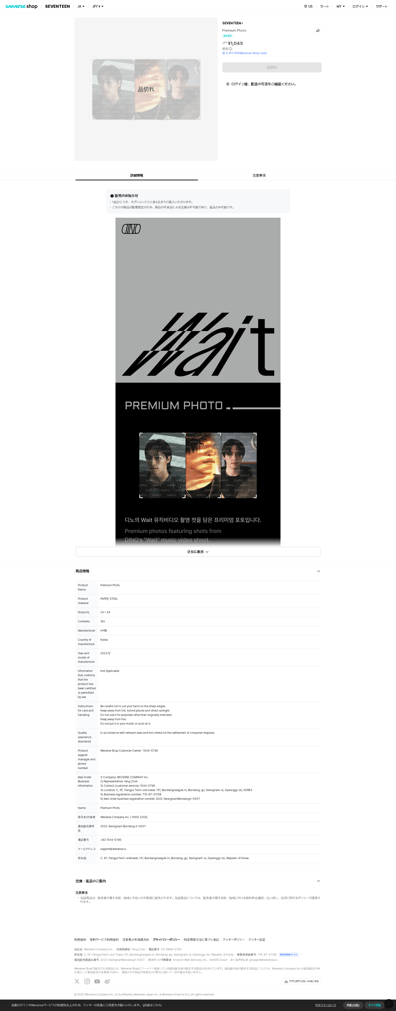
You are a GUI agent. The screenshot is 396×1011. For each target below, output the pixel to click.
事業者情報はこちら (288, 954)
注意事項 (259, 175)
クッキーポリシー (234, 939)
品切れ (272, 67)
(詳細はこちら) (152, 1005)
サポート (382, 6)
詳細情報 (136, 175)
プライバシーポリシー (166, 939)
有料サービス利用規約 (104, 939)
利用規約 (80, 939)
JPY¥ (96, 6)
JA (79, 6)
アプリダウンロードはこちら (304, 981)
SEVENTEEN (231, 23)
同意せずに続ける (325, 1005)
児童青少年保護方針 (135, 939)
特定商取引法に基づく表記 (201, 939)
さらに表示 (195, 552)
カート (324, 6)
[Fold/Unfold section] (198, 571)
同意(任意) (353, 1005)
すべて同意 (374, 1005)
